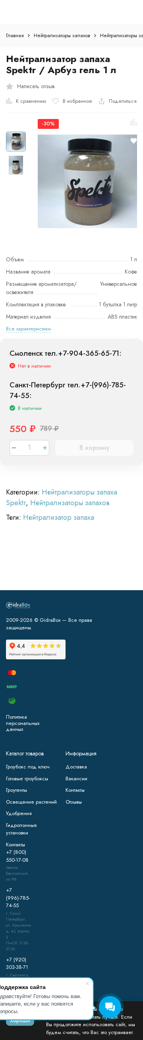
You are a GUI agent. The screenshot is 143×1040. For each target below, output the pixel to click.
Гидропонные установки (21, 829)
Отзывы (74, 802)
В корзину (94, 447)
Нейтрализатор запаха (58, 517)
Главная (15, 35)
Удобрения (19, 813)
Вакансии (76, 778)
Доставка (76, 766)
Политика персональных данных (22, 723)
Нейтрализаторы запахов (62, 35)
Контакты (75, 790)
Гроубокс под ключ (28, 766)
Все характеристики (28, 328)
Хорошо (20, 1020)
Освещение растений (31, 802)
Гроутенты (16, 790)
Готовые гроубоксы (27, 778)
